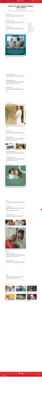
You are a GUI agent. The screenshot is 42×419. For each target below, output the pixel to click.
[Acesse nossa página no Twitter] (19, 373)
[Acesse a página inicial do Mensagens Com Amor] (21, 1)
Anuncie (39, 375)
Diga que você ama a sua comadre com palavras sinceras (12, 278)
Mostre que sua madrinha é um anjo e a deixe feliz (12, 160)
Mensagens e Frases (20, 4)
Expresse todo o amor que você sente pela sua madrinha (12, 256)
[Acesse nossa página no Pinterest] (21, 373)
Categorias (14, 4)
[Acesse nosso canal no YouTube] (22, 373)
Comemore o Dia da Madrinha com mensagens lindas (12, 210)
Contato (37, 375)
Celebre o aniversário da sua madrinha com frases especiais (13, 83)
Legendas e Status (26, 4)
